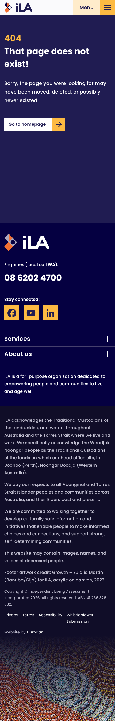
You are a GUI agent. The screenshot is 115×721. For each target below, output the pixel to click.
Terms (28, 615)
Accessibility (50, 615)
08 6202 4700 (33, 278)
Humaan (35, 632)
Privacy (11, 615)
